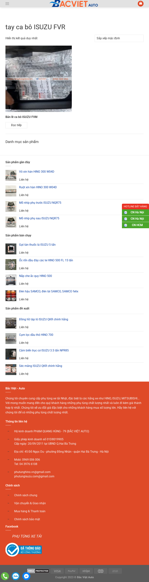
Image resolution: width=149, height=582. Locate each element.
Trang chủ (13, 17)
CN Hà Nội (137, 212)
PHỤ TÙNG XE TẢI (26, 536)
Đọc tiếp (16, 125)
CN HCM (137, 225)
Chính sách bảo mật (27, 519)
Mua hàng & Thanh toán (29, 511)
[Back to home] (74, 3)
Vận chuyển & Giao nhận (30, 503)
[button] (7, 3)
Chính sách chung (25, 495)
